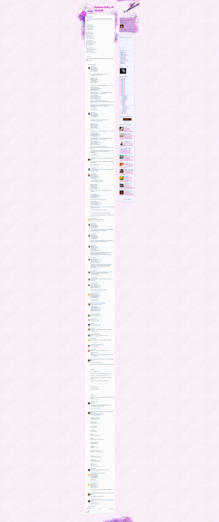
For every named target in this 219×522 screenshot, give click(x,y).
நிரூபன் (92, 223)
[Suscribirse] (115, 12)
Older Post (111, 508)
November (124, 97)
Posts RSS (122, 0)
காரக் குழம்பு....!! (126, 162)
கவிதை (90, 60)
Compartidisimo (119, 521)
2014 (122, 91)
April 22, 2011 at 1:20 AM (95, 316)
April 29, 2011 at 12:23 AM (95, 409)
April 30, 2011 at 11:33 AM (95, 471)
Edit (133, 0)
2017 (122, 88)
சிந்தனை (122, 57)
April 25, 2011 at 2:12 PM (95, 342)
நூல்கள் (121, 61)
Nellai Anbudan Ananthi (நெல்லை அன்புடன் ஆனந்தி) (101, 158)
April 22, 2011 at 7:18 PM (95, 336)
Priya (92, 323)
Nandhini (92, 338)
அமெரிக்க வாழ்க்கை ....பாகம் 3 (127, 184)
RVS (92, 328)
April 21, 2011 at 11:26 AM (95, 110)
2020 (122, 85)
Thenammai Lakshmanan (96, 344)
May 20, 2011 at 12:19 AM (95, 497)
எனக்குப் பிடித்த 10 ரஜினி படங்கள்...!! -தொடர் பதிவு (128, 170)
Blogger (129, 199)
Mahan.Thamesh (94, 333)
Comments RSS (128, 0)
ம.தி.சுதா (92, 349)
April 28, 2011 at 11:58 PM (95, 399)
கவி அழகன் (93, 277)
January (123, 111)
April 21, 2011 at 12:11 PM (95, 216)
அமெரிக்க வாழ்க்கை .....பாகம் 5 (127, 142)
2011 (122, 95)
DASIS (92, 483)
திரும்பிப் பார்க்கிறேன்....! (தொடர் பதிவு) (127, 134)
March (123, 109)
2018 (122, 87)
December (124, 96)
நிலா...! (123, 105)
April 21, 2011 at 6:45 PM (95, 268)
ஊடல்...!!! (125, 127)
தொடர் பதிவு (122, 59)
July (123, 101)
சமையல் (122, 56)
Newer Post (88, 508)
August (123, 100)
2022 (122, 82)
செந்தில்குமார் (93, 401)
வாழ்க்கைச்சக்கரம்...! (126, 108)
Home (117, 0)
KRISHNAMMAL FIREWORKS (97, 473)
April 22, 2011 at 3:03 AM (95, 321)
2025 (122, 79)
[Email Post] (87, 59)
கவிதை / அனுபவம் (123, 55)
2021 (122, 83)
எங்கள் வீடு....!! (126, 176)
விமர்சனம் (122, 63)
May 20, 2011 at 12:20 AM (95, 504)
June (123, 102)
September (124, 99)
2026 (122, 78)
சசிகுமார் (92, 318)
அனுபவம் (122, 53)
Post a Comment (91, 506)
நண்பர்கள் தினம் (123, 60)
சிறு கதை (122, 58)
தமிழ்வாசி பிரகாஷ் (94, 293)
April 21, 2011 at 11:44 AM (95, 171)
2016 (122, 89)
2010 (122, 113)
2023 (122, 81)
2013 (122, 92)
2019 (122, 86)
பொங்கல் (122, 62)
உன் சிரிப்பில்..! (89, 17)
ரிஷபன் (92, 468)
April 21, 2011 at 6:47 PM (95, 275)
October (123, 98)
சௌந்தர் (92, 173)
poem (121, 52)
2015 (122, 90)
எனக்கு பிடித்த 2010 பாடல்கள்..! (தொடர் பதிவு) (126, 149)
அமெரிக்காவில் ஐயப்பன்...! (128, 190)
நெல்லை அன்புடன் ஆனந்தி (108, 521)
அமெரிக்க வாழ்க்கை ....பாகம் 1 (127, 155)
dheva (92, 66)
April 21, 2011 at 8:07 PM (95, 281)
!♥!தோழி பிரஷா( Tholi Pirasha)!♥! (97, 303)
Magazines (122, 52)
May (123, 103)
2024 (122, 80)
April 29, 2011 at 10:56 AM (95, 466)
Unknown (92, 218)
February (124, 110)
